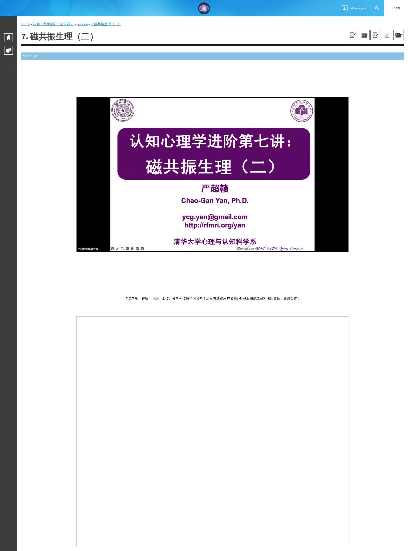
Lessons (82, 24)
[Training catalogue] (8, 50)
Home (25, 24)
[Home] (8, 37)
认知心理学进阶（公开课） (53, 24)
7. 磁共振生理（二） (106, 24)
